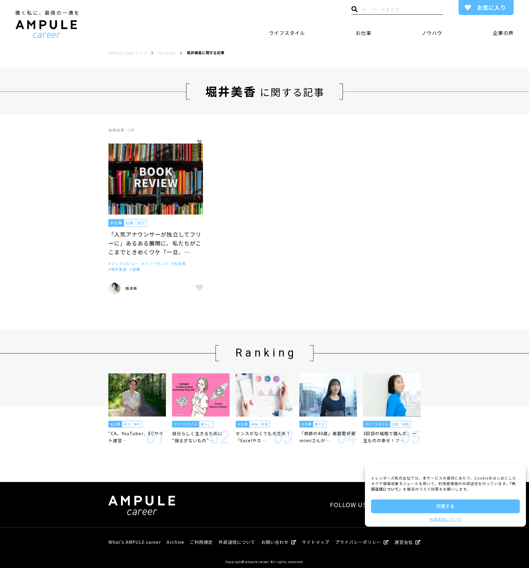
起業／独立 (135, 222)
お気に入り (491, 7)
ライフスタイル (287, 32)
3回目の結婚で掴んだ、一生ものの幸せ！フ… (390, 436)
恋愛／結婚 (400, 424)
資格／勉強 (259, 424)
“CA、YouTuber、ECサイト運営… (135, 436)
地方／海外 (132, 424)
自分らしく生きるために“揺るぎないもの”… (197, 436)
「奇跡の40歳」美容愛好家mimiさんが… (327, 436)
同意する (445, 506)
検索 (354, 11)
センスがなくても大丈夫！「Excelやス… (263, 436)
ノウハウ (432, 32)
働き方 (320, 424)
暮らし (206, 424)
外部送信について (445, 519)
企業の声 (503, 32)
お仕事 (363, 32)
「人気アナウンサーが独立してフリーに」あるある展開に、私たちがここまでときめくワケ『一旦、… (154, 243)
